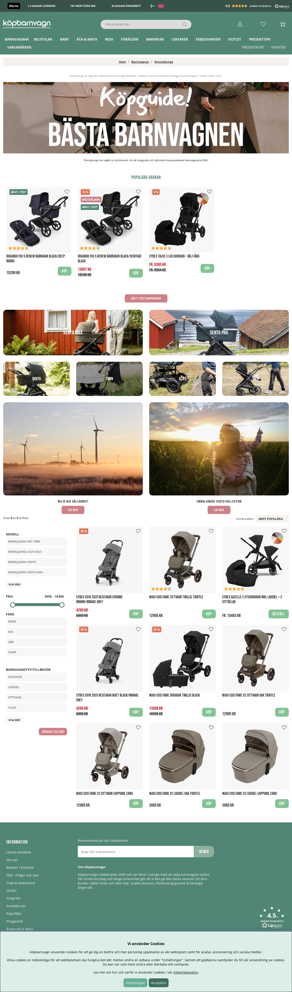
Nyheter (278, 47)
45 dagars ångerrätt (126, 6)
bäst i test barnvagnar (146, 298)
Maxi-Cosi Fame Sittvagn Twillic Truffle (176, 597)
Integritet (13, 898)
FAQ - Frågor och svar (22, 875)
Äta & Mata (86, 39)
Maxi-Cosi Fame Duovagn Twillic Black (174, 695)
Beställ (279, 614)
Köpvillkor (13, 913)
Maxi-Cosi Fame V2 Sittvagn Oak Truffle (248, 695)
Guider (11, 890)
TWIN (109, 379)
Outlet (234, 39)
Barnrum (155, 39)
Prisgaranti (14, 921)
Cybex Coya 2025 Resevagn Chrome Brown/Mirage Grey (99, 599)
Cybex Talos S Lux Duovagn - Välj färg (174, 256)
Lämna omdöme (18, 852)
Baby (64, 39)
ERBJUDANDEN (208, 39)
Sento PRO (219, 332)
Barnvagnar (17, 39)
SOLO (255, 379)
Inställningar (135, 983)
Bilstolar (43, 39)
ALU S (182, 379)
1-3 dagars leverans (41, 6)
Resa (109, 39)
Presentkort (253, 47)
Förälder (129, 39)
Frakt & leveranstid (20, 883)
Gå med (204, 851)
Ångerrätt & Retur (20, 929)
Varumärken (19, 47)
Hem (122, 62)
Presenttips (260, 39)
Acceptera (158, 983)
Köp (207, 268)
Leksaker (180, 39)
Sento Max (73, 332)
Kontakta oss (16, 906)
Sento (36, 379)
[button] (258, 6)
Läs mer (73, 510)
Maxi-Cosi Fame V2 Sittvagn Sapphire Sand (104, 793)
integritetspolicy (185, 972)
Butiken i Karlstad (20, 867)
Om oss (12, 860)
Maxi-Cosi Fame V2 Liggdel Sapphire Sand (249, 793)
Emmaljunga (163, 62)
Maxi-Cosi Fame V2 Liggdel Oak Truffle (174, 793)
